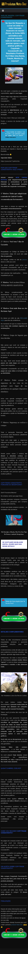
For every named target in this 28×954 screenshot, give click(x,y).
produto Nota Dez (17, 924)
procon (24, 259)
